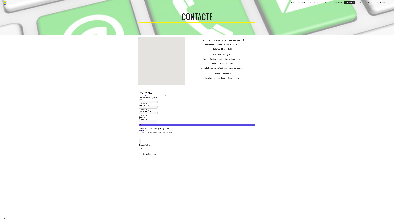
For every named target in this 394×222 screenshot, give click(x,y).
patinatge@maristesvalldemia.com (228, 68)
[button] (391, 2)
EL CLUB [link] (301, 3)
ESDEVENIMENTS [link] (364, 3)
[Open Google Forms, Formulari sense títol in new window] (252, 93)
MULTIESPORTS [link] (381, 3)
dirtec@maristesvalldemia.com (228, 59)
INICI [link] (293, 3)
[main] (197, 17)
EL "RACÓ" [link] (338, 3)
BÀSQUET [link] (314, 3)
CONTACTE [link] (349, 3)
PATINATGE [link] (326, 3)
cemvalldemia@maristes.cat (228, 78)
